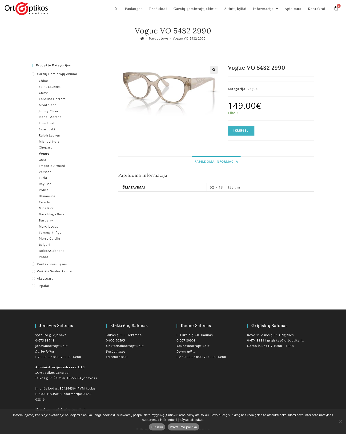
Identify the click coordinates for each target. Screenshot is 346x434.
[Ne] (340, 421)
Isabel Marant (50, 117)
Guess (43, 93)
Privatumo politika (183, 427)
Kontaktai (316, 9)
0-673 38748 (44, 340)
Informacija (263, 9)
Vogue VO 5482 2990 (189, 38)
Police (43, 190)
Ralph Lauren (49, 135)
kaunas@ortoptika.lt (193, 346)
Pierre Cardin (49, 238)
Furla (43, 178)
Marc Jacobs (48, 226)
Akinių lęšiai (235, 9)
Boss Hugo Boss (51, 214)
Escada (44, 202)
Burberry (46, 220)
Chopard (46, 147)
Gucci (43, 159)
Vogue (253, 89)
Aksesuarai (45, 278)
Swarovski (47, 129)
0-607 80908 (186, 340)
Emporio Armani (52, 166)
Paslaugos (134, 9)
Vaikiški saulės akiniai (54, 271)
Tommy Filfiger (51, 232)
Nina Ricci (47, 208)
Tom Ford (46, 123)
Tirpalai (43, 286)
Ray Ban (45, 184)
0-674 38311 (257, 340)
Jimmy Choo (48, 111)
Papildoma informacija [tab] (216, 162)
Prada (43, 257)
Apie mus (293, 9)
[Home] (142, 38)
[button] (214, 70)
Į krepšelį (241, 131)
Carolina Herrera (52, 99)
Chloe (43, 81)
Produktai (158, 9)
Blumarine (47, 196)
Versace (45, 172)
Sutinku (157, 427)
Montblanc (47, 105)
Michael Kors (49, 141)
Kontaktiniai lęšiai (52, 264)
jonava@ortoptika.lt (51, 346)
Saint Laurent (50, 86)
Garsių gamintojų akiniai (195, 9)
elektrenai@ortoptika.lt (125, 346)
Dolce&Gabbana (51, 251)
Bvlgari (44, 244)
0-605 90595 (115, 340)
